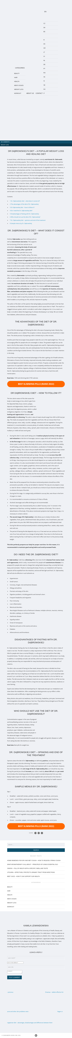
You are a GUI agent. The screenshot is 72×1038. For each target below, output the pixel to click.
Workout (17, 93)
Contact (39, 93)
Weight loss (18, 89)
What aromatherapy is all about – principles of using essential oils (32, 864)
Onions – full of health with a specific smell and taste (27, 868)
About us (30, 93)
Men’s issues (19, 85)
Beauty (16, 73)
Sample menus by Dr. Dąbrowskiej (21, 223)
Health (16, 81)
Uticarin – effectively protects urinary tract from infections (31, 872)
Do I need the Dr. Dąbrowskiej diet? (21, 210)
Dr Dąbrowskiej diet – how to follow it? (22, 207)
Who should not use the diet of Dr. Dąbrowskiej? (25, 217)
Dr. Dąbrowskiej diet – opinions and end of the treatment (27, 220)
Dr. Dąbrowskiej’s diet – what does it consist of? (25, 201)
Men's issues (12, 899)
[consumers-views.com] (36, 5)
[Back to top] (36, 1035)
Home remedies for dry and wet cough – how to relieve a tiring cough (33, 860)
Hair (15, 77)
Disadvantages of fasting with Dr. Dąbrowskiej (24, 214)
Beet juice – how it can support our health (23, 876)
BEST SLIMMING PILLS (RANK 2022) (36, 383)
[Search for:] (36, 845)
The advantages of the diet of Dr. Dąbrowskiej (24, 204)
